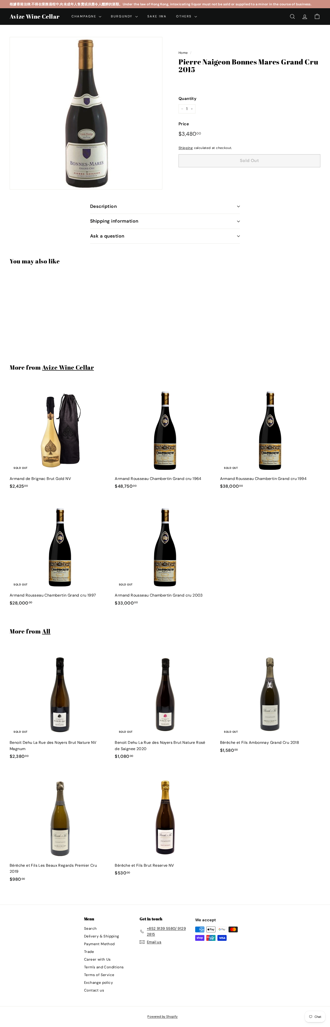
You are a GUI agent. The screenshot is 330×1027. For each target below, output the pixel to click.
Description (103, 206)
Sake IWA (157, 16)
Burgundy (122, 16)
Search (90, 928)
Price (184, 124)
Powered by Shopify (162, 1016)
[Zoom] (86, 113)
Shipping (186, 148)
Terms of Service (99, 974)
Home (183, 53)
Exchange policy (98, 982)
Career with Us (97, 959)
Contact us (94, 990)
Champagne (85, 16)
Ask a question (107, 236)
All (46, 631)
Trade (89, 951)
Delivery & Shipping (101, 936)
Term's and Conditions (104, 967)
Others (184, 16)
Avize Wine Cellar (34, 16)
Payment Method (99, 944)
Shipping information (114, 221)
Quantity (187, 98)
